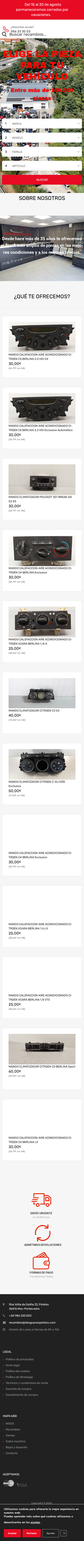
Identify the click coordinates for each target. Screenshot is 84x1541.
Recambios (13, 1429)
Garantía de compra (18, 1389)
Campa (10, 1435)
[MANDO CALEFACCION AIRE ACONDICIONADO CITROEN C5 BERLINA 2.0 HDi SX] (42, 337)
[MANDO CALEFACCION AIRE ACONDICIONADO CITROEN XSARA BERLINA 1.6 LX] (42, 906)
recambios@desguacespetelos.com (32, 1322)
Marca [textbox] (17, 123)
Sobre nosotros (15, 1441)
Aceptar (12, 1533)
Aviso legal (13, 1365)
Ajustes (50, 1533)
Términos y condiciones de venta (27, 1383)
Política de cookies (18, 1371)
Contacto (12, 1453)
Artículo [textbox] (18, 165)
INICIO (10, 1423)
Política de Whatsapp (19, 1377)
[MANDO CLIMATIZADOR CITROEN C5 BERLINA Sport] (42, 1049)
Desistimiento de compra (22, 1395)
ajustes (35, 1522)
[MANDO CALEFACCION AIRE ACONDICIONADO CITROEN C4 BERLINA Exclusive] (42, 551)
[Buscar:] (36, 35)
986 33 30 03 (20, 31)
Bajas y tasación (16, 1447)
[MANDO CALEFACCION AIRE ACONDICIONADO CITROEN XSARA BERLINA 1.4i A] (42, 622)
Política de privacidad (19, 1359)
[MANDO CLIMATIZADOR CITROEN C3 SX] (42, 693)
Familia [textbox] (17, 151)
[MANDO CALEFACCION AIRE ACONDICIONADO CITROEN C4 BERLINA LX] (42, 1120)
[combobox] (42, 124)
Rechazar (32, 1533)
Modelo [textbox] (17, 137)
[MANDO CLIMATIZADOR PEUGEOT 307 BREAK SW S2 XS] (42, 480)
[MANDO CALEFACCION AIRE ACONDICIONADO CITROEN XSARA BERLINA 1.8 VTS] (42, 978)
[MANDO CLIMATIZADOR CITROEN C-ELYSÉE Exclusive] (42, 764)
